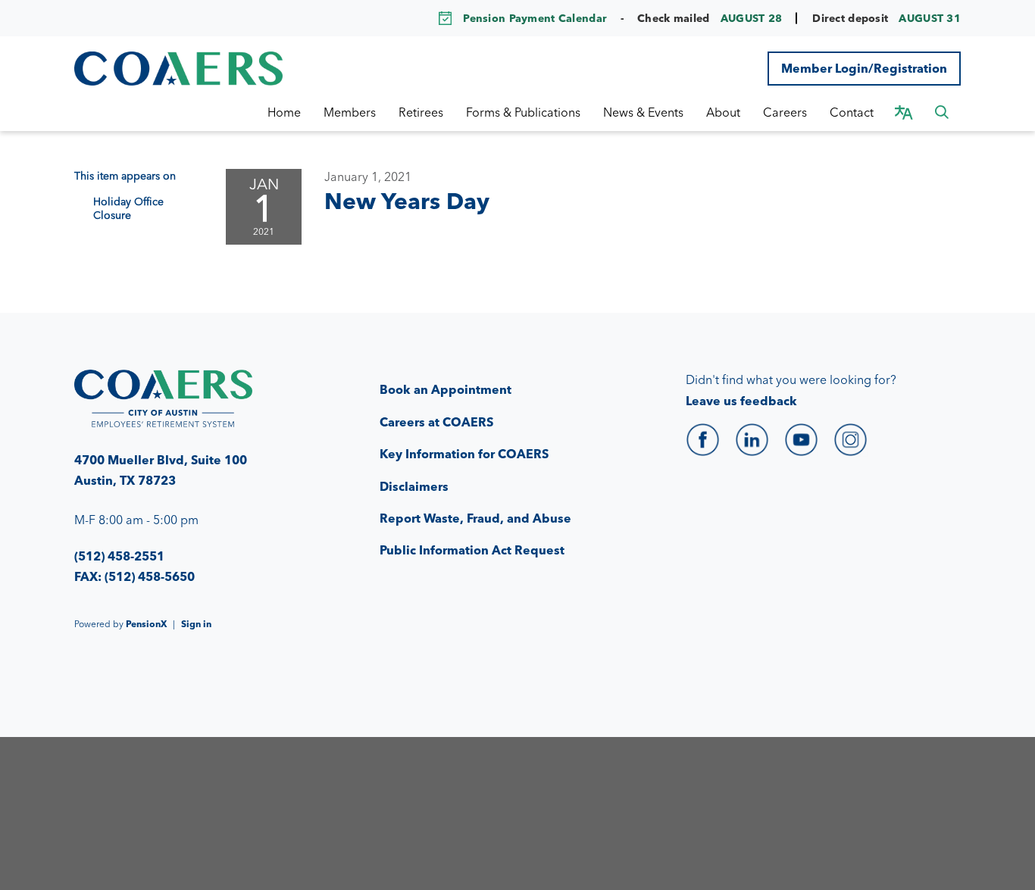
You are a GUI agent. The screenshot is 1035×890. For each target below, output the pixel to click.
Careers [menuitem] (785, 112)
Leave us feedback (741, 400)
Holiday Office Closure (128, 208)
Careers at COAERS (436, 421)
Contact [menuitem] (852, 112)
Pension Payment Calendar (535, 18)
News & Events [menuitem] (643, 112)
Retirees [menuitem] (421, 112)
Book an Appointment (445, 389)
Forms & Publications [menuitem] (523, 112)
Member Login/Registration (864, 68)
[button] (942, 112)
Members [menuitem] (350, 112)
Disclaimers (414, 486)
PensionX (146, 623)
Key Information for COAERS (464, 453)
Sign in (196, 623)
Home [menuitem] (284, 112)
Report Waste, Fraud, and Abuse (475, 518)
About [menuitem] (723, 112)
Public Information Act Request (472, 549)
